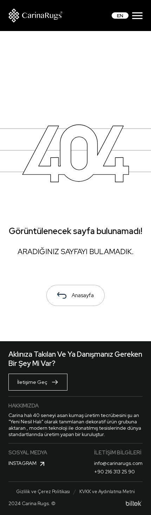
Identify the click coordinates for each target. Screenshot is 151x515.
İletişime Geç (32, 382)
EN (120, 15)
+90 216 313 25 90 (114, 471)
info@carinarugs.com (118, 463)
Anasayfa (83, 295)
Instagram (22, 463)
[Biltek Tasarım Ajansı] (134, 503)
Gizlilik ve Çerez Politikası (43, 492)
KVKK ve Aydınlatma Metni (107, 492)
